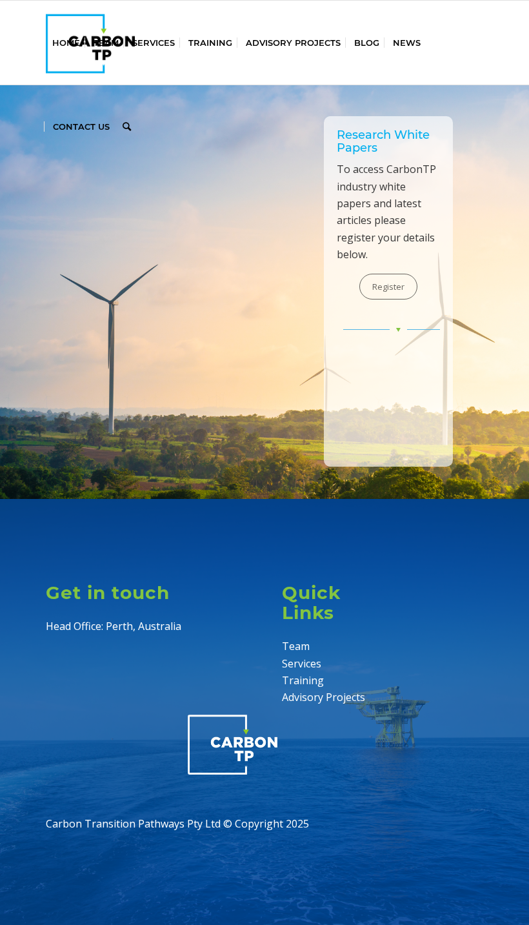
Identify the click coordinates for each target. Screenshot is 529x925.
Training (303, 680)
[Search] (126, 126)
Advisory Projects (323, 697)
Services (301, 663)
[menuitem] (66, 43)
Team (296, 646)
